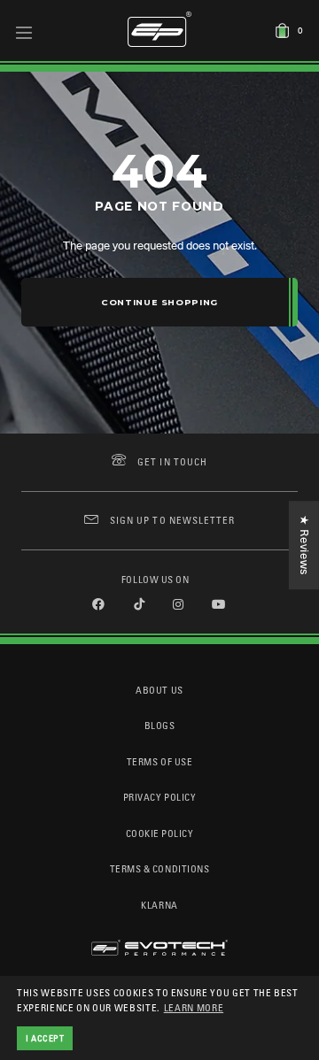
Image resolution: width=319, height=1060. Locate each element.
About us (159, 689)
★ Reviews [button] (304, 545)
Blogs (159, 725)
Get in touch (172, 461)
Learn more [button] (194, 1007)
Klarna (159, 904)
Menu (24, 32)
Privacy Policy (159, 797)
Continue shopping (159, 302)
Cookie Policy (160, 833)
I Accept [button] (45, 1038)
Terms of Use (159, 761)
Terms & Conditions (160, 868)
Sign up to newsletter (172, 520)
